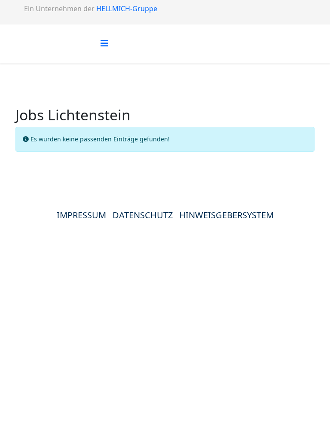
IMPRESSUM (81, 215)
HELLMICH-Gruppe (126, 8)
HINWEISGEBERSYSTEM (226, 215)
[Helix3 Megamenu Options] (104, 43)
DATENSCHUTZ (146, 215)
